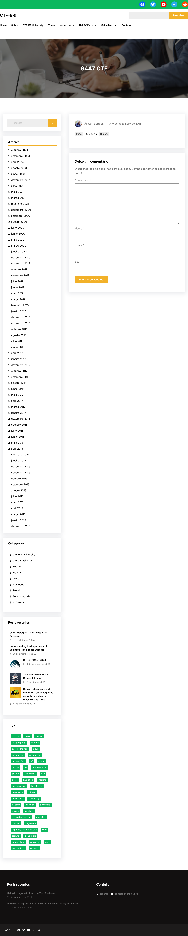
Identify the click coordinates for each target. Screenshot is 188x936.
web (47, 842)
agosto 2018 (18, 335)
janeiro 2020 (19, 251)
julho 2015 (17, 496)
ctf (31, 761)
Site (77, 261)
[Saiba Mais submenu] (116, 25)
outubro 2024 (19, 149)
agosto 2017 (18, 382)
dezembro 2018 (20, 317)
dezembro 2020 (21, 209)
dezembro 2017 (20, 365)
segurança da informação (24, 829)
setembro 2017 (20, 377)
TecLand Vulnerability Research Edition (35, 676)
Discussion (91, 134)
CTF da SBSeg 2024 (34, 660)
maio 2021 (17, 191)
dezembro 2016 (20, 418)
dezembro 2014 (20, 526)
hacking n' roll (18, 786)
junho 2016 (17, 436)
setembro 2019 (20, 275)
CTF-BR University (24, 554)
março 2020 (18, 245)
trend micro (30, 836)
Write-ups (19, 602)
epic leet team (39, 767)
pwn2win (29, 811)
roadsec (16, 823)
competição (34, 755)
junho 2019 (17, 287)
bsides (39, 736)
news (16, 578)
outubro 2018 (19, 329)
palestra (16, 804)
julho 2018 (17, 341)
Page (79, 134)
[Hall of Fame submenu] (95, 25)
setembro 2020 (20, 215)
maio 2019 (17, 293)
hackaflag (28, 780)
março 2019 (18, 299)
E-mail (79, 245)
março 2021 (18, 197)
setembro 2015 (20, 484)
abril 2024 (17, 161)
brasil (27, 736)
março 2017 (18, 406)
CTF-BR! (8, 15)
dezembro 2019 (20, 257)
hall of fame (36, 786)
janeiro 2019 (18, 311)
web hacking (18, 848)
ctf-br (41, 761)
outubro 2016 (19, 424)
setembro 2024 (20, 155)
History (104, 134)
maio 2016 (17, 442)
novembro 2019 (20, 263)
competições (18, 761)
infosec (31, 792)
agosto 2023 (19, 167)
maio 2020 (17, 239)
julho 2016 (17, 430)
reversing (40, 817)
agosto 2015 (18, 490)
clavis (36, 749)
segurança (31, 823)
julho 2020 (17, 227)
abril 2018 (17, 353)
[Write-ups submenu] (73, 25)
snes (44, 829)
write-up (34, 848)
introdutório (17, 798)
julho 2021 (17, 185)
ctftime (15, 767)
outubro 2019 (19, 269)
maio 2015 (17, 502)
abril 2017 (17, 400)
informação (17, 792)
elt (26, 767)
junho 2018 (17, 347)
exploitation (30, 773)
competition (17, 755)
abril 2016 (17, 448)
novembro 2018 (20, 323)
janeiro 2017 (18, 412)
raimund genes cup (21, 817)
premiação (45, 804)
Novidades (19, 584)
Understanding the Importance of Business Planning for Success (28, 648)
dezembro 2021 (20, 179)
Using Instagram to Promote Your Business (28, 634)
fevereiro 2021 (20, 203)
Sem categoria (21, 596)
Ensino (17, 566)
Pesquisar (178, 15)
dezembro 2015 (20, 466)
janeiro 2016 (18, 460)
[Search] (52, 123)
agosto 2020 (19, 221)
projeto (15, 811)
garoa (15, 780)
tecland (15, 836)
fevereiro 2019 (20, 305)
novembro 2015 (20, 472)
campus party (18, 742)
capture (35, 742)
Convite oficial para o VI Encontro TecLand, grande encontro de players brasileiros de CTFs (38, 694)
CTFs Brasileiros (22, 560)
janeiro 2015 (18, 520)
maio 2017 (17, 394)
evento (15, 773)
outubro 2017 (19, 371)
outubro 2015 (19, 478)
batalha (15, 736)
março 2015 (18, 514)
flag (43, 773)
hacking (42, 780)
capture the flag (19, 749)
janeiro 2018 (18, 359)
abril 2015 (17, 508)
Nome (79, 228)
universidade (18, 842)
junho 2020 (18, 233)
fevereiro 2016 (20, 454)
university (34, 842)
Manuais (18, 572)
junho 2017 (17, 388)
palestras (30, 804)
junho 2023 (18, 173)
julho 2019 (17, 281)
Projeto (17, 590)
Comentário (83, 180)
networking (34, 798)
